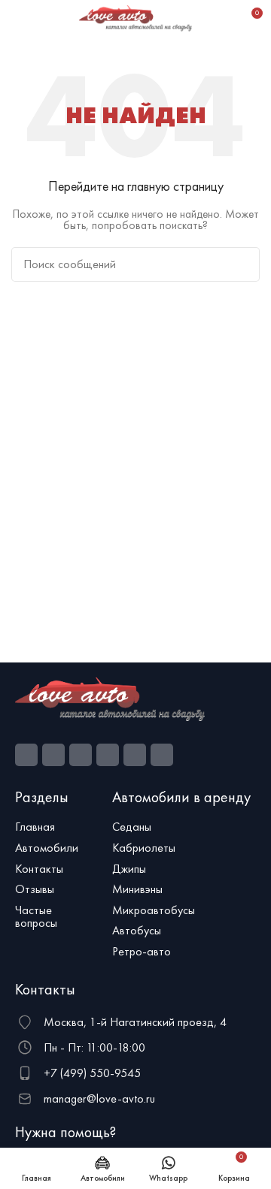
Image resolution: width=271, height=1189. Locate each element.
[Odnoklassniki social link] (80, 755)
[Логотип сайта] (135, 17)
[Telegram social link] (162, 755)
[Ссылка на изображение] (110, 698)
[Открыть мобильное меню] (17, 19)
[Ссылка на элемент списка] (56, 827)
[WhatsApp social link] (107, 755)
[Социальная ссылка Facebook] (26, 755)
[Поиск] (224, 19)
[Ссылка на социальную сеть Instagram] (53, 755)
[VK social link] (134, 755)
